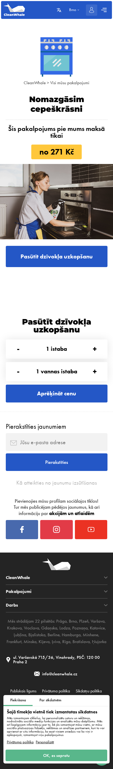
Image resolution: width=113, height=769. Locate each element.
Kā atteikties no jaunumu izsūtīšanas (56, 482)
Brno (73, 621)
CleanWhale (35, 82)
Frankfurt (14, 641)
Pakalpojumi (19, 591)
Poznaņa (80, 627)
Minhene (90, 634)
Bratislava (81, 641)
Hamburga (71, 634)
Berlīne (54, 634)
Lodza (64, 627)
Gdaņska (49, 627)
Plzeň (84, 621)
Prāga (61, 621)
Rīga (66, 641)
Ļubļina (20, 634)
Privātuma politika (20, 742)
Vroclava (31, 627)
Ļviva (56, 641)
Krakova (14, 627)
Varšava (98, 621)
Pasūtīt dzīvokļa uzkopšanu (56, 256)
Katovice (97, 627)
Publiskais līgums (23, 690)
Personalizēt (45, 742)
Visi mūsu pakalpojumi (69, 82)
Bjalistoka (36, 634)
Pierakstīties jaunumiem (36, 426)
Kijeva (44, 641)
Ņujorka (99, 641)
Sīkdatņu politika (89, 690)
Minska (30, 641)
